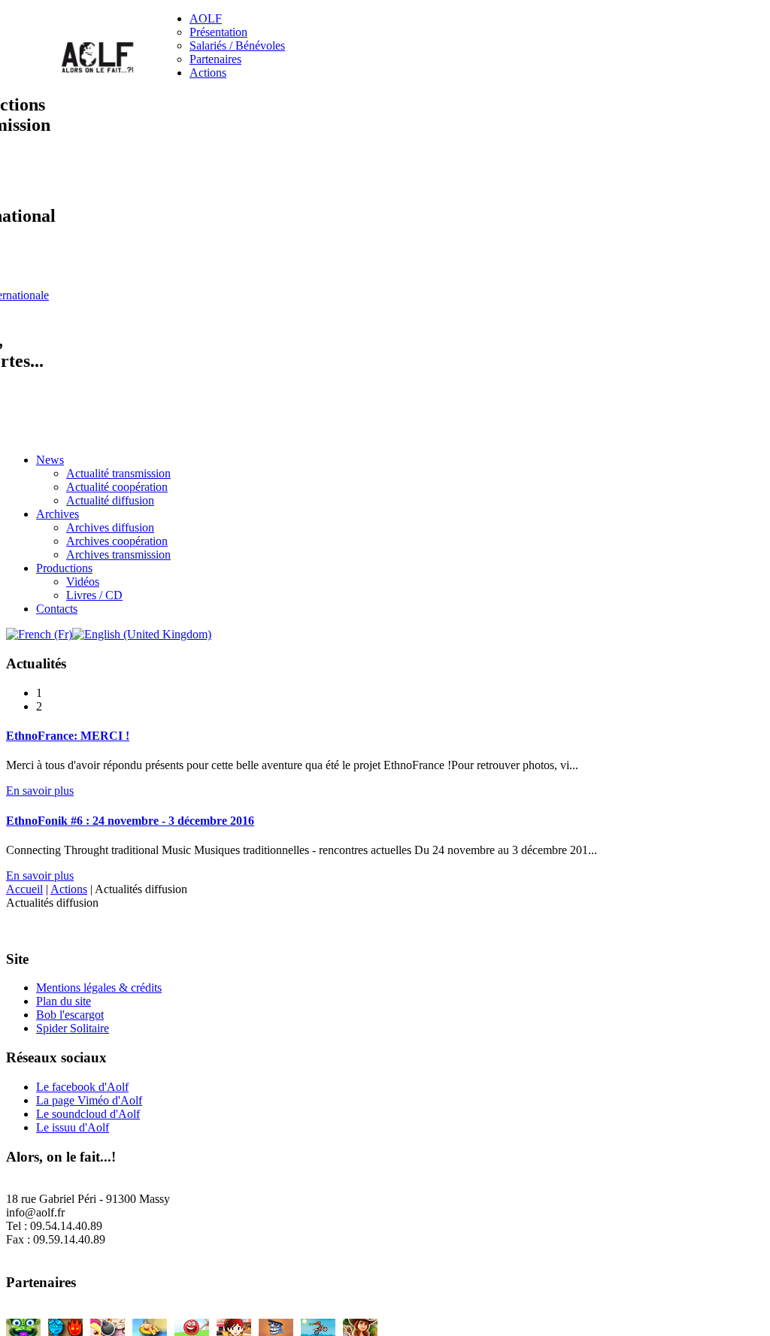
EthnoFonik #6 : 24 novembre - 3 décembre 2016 (130, 820)
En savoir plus (40, 790)
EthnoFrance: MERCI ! (67, 735)
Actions (68, 889)
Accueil (24, 889)
